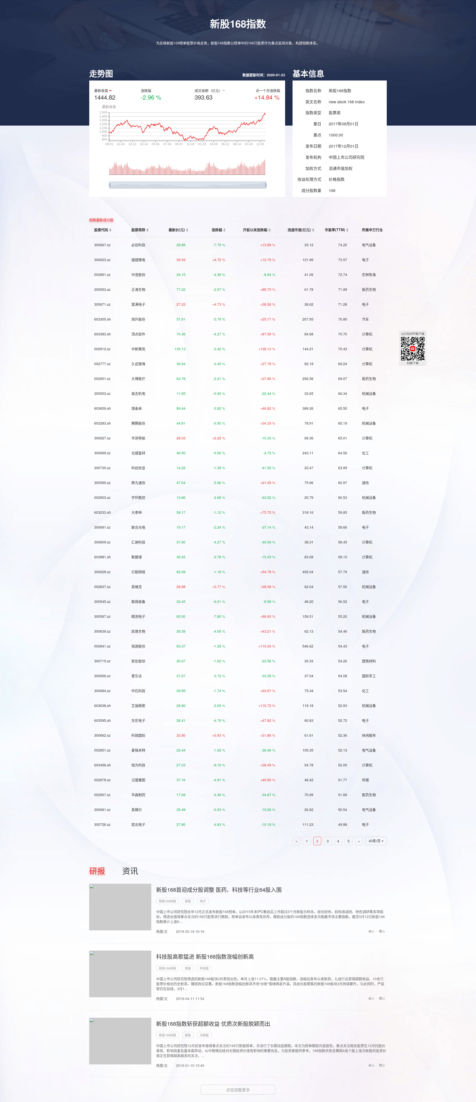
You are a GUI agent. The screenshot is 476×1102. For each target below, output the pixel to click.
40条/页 (375, 841)
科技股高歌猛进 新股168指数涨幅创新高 (205, 956)
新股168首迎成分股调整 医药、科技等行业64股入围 (219, 889)
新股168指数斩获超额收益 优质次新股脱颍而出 (213, 1023)
